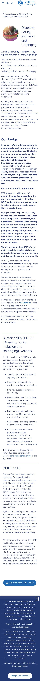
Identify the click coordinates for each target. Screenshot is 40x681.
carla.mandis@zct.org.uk (20, 456)
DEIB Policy (25, 303)
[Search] (12, 3)
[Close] (36, 599)
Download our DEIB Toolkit (21, 583)
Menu (3, 3)
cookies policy (22, 627)
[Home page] (28, 3)
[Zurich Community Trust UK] (5, 12)
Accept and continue (20, 676)
